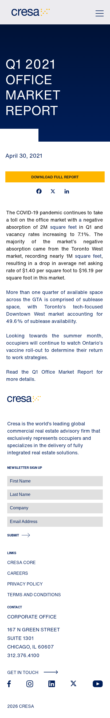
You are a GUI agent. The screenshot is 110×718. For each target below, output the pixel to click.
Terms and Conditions (34, 594)
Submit (13, 535)
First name (10, 478)
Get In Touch (23, 672)
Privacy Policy (25, 584)
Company (10, 505)
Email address (13, 519)
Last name (10, 491)
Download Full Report (55, 177)
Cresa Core (21, 562)
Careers (17, 573)
